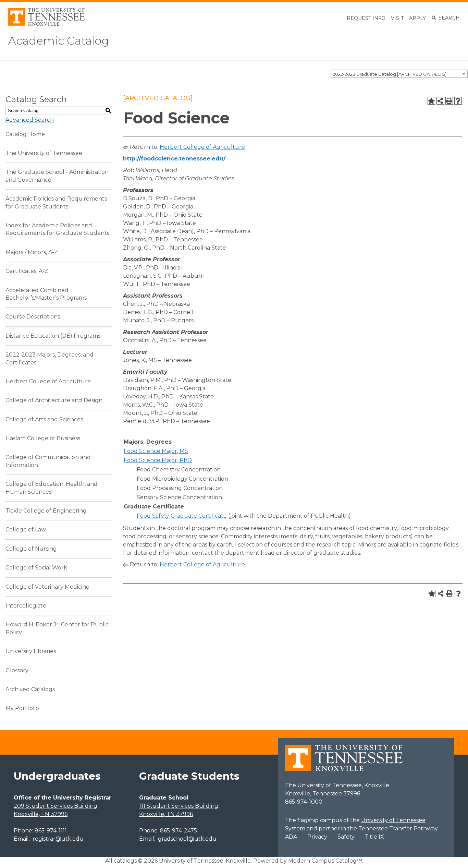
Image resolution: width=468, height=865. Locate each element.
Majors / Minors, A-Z (31, 252)
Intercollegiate (25, 605)
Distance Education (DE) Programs (52, 336)
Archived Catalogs (30, 689)
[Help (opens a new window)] (458, 101)
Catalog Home (25, 134)
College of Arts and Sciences (44, 419)
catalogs (125, 860)
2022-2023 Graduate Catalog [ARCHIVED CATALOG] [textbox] (389, 74)
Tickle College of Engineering (46, 510)
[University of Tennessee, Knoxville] (46, 24)
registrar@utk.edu (58, 839)
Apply (417, 18)
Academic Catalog (58, 40)
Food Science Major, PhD (158, 460)
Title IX (374, 836)
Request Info (366, 18)
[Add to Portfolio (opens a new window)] (431, 101)
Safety (346, 836)
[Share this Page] (440, 101)
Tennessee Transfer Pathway (398, 828)
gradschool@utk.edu (187, 839)
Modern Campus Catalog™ (325, 860)
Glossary (16, 670)
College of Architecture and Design (53, 400)
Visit (397, 18)
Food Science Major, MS (156, 451)
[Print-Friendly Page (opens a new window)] (449, 101)
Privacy (317, 836)
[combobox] (399, 74)
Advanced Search (29, 120)
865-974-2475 (178, 830)
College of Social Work (36, 567)
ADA (291, 836)
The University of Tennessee (43, 153)
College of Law (25, 529)
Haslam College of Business (42, 438)
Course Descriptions (32, 316)
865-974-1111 (51, 830)
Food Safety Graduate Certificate (182, 516)
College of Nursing (31, 548)
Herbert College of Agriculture (48, 381)
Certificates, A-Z (26, 271)
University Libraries (30, 651)
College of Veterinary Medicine (47, 587)
